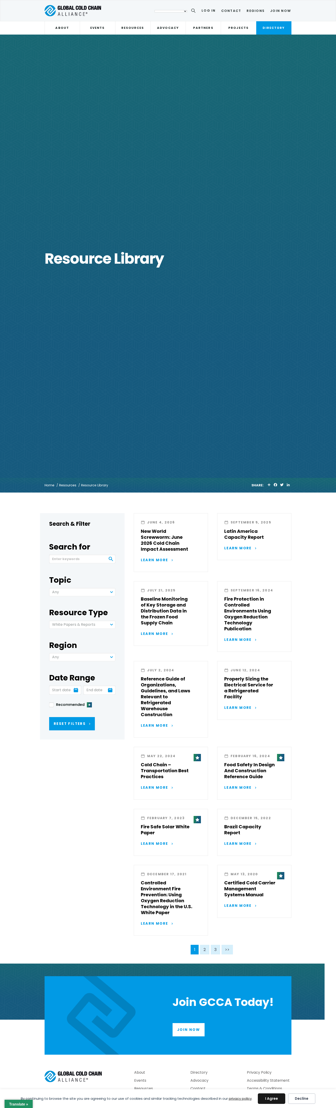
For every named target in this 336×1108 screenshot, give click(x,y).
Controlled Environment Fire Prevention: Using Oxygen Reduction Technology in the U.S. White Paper (166, 898)
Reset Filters (70, 723)
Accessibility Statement (268, 1081)
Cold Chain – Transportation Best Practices (165, 770)
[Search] (194, 11)
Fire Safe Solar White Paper (165, 830)
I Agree (271, 1098)
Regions (256, 10)
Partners (203, 28)
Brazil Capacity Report (242, 830)
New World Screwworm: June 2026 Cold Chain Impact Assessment (164, 540)
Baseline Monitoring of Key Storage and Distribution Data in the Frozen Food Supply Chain (164, 611)
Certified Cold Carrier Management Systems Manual (249, 889)
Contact (231, 10)
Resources (132, 28)
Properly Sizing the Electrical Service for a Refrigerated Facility (248, 688)
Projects (238, 28)
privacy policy (240, 1098)
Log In (209, 10)
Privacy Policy (259, 1073)
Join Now (280, 10)
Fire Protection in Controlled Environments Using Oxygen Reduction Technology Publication (247, 614)
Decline (301, 1098)
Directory (274, 28)
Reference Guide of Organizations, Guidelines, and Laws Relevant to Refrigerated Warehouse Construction (165, 697)
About (62, 28)
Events (97, 28)
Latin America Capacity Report (244, 534)
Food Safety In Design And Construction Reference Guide (249, 770)
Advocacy (168, 28)
